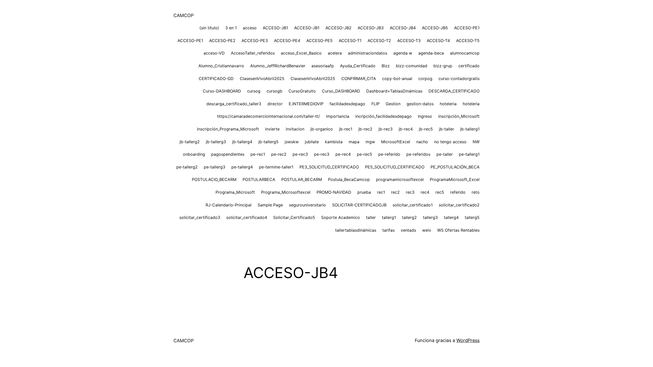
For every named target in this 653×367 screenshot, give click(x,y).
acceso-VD (214, 53)
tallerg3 (430, 217)
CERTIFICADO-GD (216, 78)
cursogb (274, 91)
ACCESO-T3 (409, 40)
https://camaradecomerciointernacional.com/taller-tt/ (268, 116)
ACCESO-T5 (468, 40)
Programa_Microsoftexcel (285, 192)
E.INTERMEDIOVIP (306, 103)
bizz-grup (442, 65)
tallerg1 (389, 217)
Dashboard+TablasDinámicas (394, 91)
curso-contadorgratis (459, 78)
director (275, 103)
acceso (250, 27)
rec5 (439, 192)
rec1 (381, 192)
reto (476, 192)
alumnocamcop (465, 53)
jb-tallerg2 (190, 141)
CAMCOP (183, 15)
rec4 (425, 192)
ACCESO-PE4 (287, 40)
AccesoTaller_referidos (253, 53)
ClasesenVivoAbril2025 (262, 78)
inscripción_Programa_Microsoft (228, 129)
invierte (272, 129)
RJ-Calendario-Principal (229, 204)
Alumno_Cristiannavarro (221, 65)
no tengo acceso (450, 141)
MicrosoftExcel (395, 141)
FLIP (375, 103)
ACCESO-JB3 (371, 27)
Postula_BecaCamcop (349, 179)
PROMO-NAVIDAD (334, 192)
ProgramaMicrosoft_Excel (455, 179)
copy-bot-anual (397, 78)
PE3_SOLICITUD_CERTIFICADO (329, 166)
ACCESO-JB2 (338, 27)
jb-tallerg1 (470, 129)
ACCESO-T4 (438, 40)
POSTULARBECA (259, 179)
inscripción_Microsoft (459, 116)
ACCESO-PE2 (222, 40)
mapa (354, 141)
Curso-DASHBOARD (222, 91)
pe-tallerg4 (242, 166)
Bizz (386, 65)
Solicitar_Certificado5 (294, 217)
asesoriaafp (322, 65)
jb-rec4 (406, 129)
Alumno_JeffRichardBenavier (277, 65)
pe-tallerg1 (469, 154)
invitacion (295, 129)
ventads (408, 230)
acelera (335, 53)
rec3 (410, 192)
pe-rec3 (300, 154)
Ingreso (425, 116)
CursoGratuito (302, 91)
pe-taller (444, 154)
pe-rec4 (343, 154)
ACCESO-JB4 (403, 27)
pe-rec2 (278, 154)
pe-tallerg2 (187, 166)
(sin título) (209, 27)
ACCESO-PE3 (255, 40)
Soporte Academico (340, 217)
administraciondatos (367, 53)
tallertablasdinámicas (355, 230)
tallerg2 (409, 217)
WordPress (468, 340)
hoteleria (448, 103)
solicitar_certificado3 (199, 217)
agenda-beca (431, 53)
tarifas (388, 230)
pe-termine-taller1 (276, 166)
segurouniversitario (307, 204)
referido (458, 192)
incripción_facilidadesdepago (383, 116)
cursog (253, 91)
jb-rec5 (426, 129)
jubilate (312, 141)
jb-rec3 (386, 129)
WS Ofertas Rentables (458, 230)
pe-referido (389, 154)
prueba (364, 192)
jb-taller (446, 129)
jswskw (292, 141)
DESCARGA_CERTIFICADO (454, 91)
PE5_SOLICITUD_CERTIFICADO (394, 166)
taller (371, 217)
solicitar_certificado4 (246, 217)
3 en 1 (231, 27)
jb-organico (321, 129)
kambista (334, 141)
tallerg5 (472, 217)
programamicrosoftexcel (400, 179)
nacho (422, 141)
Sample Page (270, 204)
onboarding (194, 154)
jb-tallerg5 (268, 141)
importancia (337, 116)
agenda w (402, 53)
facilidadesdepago (347, 103)
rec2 (395, 192)
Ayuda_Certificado (357, 65)
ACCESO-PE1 (467, 27)
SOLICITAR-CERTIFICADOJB (359, 204)
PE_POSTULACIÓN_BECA (455, 166)
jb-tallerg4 (242, 141)
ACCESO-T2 (379, 40)
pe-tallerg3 (214, 166)
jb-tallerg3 (216, 141)
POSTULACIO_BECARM (214, 179)
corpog (425, 78)
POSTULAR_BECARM (301, 179)
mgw (370, 141)
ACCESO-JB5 (435, 27)
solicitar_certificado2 (459, 204)
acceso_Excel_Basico (301, 53)
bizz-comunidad (411, 65)
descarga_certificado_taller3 (233, 103)
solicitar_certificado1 (413, 204)
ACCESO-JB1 (275, 27)
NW (476, 141)
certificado (469, 65)
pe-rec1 (257, 154)
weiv (426, 230)
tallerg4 (451, 217)
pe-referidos (418, 154)
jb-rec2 (365, 129)
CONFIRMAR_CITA (358, 78)
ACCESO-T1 (350, 40)
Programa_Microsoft (235, 192)
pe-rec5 (364, 154)
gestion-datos (420, 103)
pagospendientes (227, 154)
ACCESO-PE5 (319, 40)
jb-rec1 (345, 129)
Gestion (393, 103)
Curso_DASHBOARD (341, 91)
